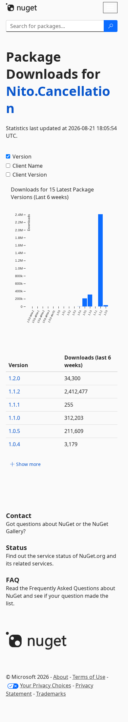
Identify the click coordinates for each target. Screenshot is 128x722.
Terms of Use (89, 676)
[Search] (110, 26)
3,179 (70, 444)
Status (16, 547)
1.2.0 (14, 378)
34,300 (72, 378)
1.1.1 (14, 404)
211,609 (73, 431)
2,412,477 (76, 391)
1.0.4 (14, 444)
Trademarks (51, 693)
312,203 (73, 417)
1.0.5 (14, 431)
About (60, 676)
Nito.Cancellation (58, 99)
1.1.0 (14, 417)
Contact (19, 515)
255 (68, 404)
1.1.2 (14, 391)
